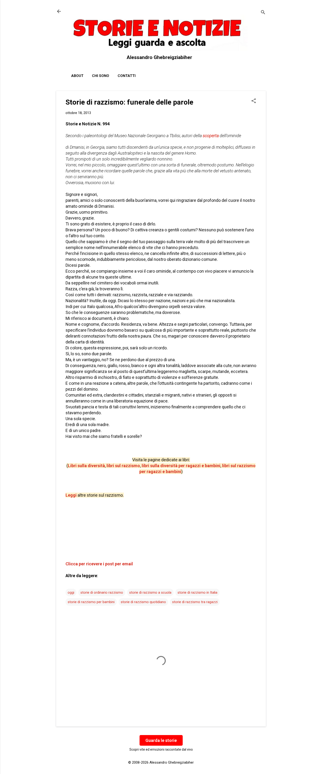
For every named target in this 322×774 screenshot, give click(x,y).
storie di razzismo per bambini (91, 602)
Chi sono (100, 76)
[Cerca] (263, 13)
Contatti (127, 76)
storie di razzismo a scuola (150, 592)
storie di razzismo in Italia (197, 592)
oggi (71, 592)
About (77, 76)
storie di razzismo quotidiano (143, 602)
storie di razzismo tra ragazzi (195, 602)
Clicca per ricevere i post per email (99, 563)
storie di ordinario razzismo (101, 592)
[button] (253, 101)
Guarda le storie (161, 740)
